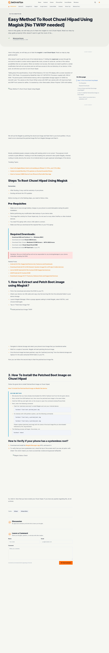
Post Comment (67, 562)
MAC (41, 237)
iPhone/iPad (59, 2)
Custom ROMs (53, 6)
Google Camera (43, 6)
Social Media (68, 2)
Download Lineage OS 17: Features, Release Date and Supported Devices (34, 276)
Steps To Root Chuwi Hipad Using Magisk (87, 80)
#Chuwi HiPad (24, 511)
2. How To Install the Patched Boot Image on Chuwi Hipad (88, 93)
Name (9, 538)
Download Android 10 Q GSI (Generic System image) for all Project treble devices (37, 267)
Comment (11, 545)
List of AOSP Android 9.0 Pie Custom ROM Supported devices (30, 270)
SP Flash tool (29, 247)
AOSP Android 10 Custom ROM (20, 273)
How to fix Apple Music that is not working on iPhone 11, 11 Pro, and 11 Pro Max (35, 168)
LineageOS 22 (29, 6)
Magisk (36, 6)
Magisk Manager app (33, 445)
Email (42, 538)
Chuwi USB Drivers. (30, 240)
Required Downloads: (84, 85)
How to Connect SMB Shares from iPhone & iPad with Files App (30, 174)
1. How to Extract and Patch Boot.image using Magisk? (86, 89)
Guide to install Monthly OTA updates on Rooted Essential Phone (31, 171)
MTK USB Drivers (49, 242)
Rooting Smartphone (15, 13)
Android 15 (20, 6)
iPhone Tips (67, 6)
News (39, 2)
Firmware (61, 6)
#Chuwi (16, 511)
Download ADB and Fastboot (21, 237)
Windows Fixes (76, 6)
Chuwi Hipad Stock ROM (30, 245)
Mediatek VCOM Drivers (34, 242)
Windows (76, 2)
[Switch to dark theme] (99, 2)
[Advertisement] (40, 145)
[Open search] (95, 2)
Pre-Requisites (82, 83)
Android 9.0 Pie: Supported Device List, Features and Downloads (31, 264)
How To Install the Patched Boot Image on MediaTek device (27, 388)
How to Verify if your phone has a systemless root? (87, 98)
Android (46, 2)
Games (52, 2)
